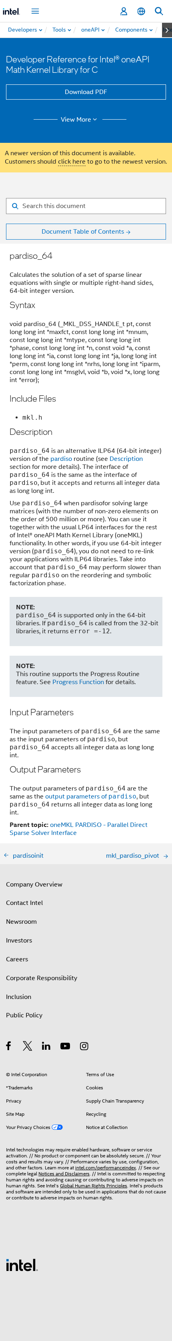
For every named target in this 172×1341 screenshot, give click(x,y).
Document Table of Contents (83, 232)
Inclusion (18, 997)
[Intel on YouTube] (66, 1047)
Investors (19, 941)
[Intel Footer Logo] (22, 1265)
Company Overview (34, 885)
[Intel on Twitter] (28, 1047)
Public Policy (24, 1015)
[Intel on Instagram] (84, 1047)
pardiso (61, 459)
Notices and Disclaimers (64, 1174)
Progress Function (78, 682)
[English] (141, 11)
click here (72, 162)
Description (126, 459)
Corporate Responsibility (41, 978)
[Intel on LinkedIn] (46, 1047)
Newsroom (21, 922)
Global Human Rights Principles (93, 1186)
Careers (17, 959)
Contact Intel (24, 903)
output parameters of (90, 797)
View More (76, 120)
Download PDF (86, 92)
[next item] (167, 30)
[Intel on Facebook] (9, 1047)
